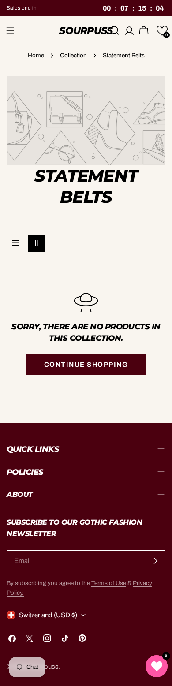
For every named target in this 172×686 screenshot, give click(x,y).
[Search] (114, 30)
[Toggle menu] (10, 30)
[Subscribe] (155, 561)
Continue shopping (86, 364)
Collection (73, 55)
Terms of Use (108, 583)
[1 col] (15, 243)
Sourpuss (86, 30)
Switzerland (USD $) (48, 615)
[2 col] (36, 243)
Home (36, 55)
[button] (162, 30)
